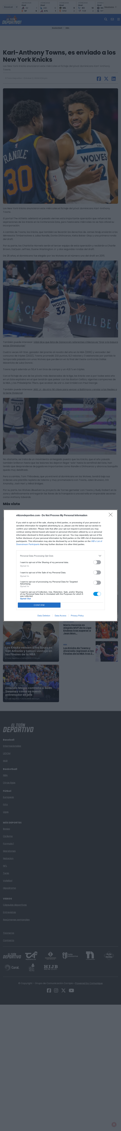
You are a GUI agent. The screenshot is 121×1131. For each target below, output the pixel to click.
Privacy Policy (77, 615)
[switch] (97, 562)
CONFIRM (39, 605)
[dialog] (60, 565)
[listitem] (60, 555)
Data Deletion (43, 615)
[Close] (111, 515)
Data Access (60, 615)
